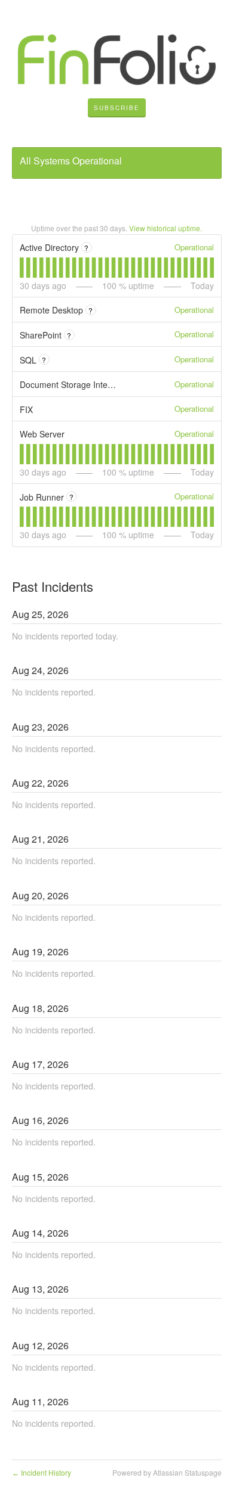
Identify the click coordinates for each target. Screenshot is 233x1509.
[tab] (22, 267)
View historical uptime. (165, 228)
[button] (117, 107)
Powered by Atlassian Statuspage (167, 1472)
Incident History (41, 1472)
